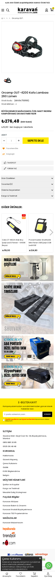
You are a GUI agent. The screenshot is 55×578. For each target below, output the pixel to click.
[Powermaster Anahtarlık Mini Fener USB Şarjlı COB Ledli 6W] (41, 226)
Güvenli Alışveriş (10, 459)
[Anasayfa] (4, 18)
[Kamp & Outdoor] (6, 18)
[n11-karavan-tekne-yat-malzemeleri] (12, 542)
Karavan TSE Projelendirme (15, 513)
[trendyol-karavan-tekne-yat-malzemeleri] (12, 535)
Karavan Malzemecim (13, 522)
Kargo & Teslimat (9, 196)
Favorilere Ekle (14, 248)
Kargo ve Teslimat (11, 488)
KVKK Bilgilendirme (11, 471)
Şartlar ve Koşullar (11, 484)
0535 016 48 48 (9, 446)
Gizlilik (5, 467)
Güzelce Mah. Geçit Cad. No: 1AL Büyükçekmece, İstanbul (25, 437)
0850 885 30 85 (9, 442)
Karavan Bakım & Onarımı (14, 505)
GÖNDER (47, 414)
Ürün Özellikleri (8, 178)
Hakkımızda (8, 455)
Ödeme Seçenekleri (10, 190)
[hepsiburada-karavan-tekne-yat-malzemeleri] (12, 529)
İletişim (6, 475)
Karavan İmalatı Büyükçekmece (17, 509)
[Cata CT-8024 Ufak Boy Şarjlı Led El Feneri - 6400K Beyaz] (14, 226)
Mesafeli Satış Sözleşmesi (14, 492)
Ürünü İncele (18, 248)
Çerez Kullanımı (10, 463)
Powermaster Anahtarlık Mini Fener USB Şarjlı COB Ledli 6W (40, 243)
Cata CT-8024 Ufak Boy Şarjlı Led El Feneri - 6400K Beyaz (14, 243)
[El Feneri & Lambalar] (9, 18)
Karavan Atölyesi (10, 501)
